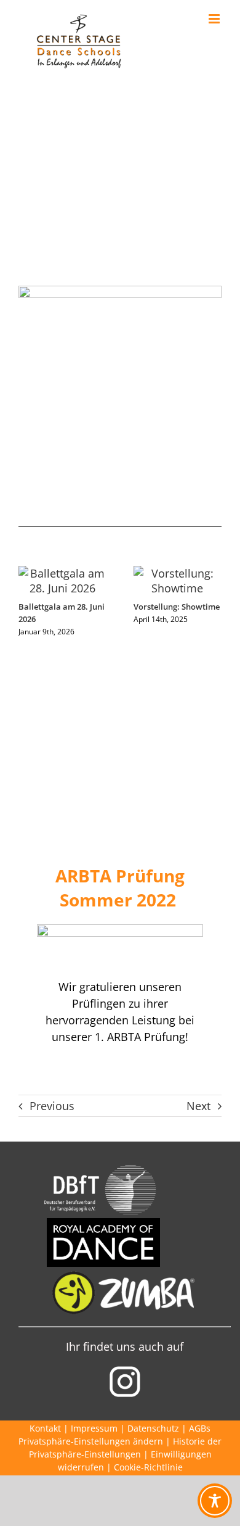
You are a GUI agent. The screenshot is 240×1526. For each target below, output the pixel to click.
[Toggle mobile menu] (215, 18)
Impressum (94, 1428)
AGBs (199, 1428)
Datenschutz (153, 1428)
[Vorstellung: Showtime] (178, 573)
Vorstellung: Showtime (177, 606)
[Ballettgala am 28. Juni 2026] (62, 573)
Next (198, 1105)
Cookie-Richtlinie (148, 1467)
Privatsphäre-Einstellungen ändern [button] (90, 1441)
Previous (52, 1105)
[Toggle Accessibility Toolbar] (215, 1501)
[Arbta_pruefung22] (120, 930)
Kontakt (45, 1428)
